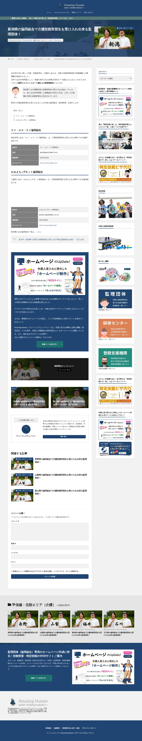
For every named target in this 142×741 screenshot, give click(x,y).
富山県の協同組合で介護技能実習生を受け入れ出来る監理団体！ (61, 492)
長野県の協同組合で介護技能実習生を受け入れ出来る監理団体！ (61, 460)
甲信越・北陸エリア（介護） (44, 40)
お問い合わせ (88, 12)
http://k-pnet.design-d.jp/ (48, 225)
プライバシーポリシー (89, 728)
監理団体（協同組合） (23, 59)
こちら (38, 232)
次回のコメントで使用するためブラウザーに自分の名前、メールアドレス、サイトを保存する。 (46, 571)
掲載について (76, 12)
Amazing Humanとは (61, 12)
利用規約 (48, 728)
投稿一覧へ (63, 436)
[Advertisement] (50, 195)
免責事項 (57, 728)
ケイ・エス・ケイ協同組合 (24, 116)
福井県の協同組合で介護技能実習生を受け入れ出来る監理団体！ (87, 633)
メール (14, 552)
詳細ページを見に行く (50, 344)
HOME (12, 59)
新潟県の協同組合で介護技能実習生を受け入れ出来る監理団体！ (73, 59)
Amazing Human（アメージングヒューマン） (78, 733)
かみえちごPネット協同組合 (25, 120)
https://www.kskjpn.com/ (48, 163)
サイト (13, 562)
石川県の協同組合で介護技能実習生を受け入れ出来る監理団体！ (119, 633)
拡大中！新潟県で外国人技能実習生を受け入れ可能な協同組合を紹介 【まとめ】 (52, 239)
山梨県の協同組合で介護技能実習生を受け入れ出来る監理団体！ (61, 476)
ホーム (49, 12)
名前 (13, 543)
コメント (15, 521)
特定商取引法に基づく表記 (71, 728)
